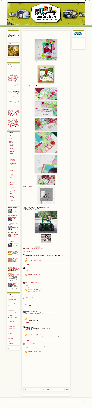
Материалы (16, 90)
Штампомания (10, 343)
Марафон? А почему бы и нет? (15, 218)
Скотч (18, 111)
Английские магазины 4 (12, 323)
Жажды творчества (34, 209)
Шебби (9, 341)
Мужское (12, 93)
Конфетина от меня (15, 226)
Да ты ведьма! (12, 161)
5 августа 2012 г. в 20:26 (35, 282)
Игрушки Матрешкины (11, 310)
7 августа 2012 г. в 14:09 (34, 311)
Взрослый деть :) (12, 182)
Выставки (18, 74)
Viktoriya (26, 267)
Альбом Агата (13, 67)
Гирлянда (9, 76)
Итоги (17, 81)
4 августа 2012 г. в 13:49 (32, 267)
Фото (44, 248)
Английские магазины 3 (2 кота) (13, 324)
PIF (13, 129)
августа (11, 151)
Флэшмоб (15, 120)
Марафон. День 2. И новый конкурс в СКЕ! (15, 274)
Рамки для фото (11, 110)
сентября (11, 149)
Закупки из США (11, 79)
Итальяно (17, 80)
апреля (11, 197)
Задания (32, 248)
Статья (15, 118)
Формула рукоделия (11, 121)
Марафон (15, 87)
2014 (10, 141)
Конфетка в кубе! (15, 251)
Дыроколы (10, 78)
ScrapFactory (10, 333)
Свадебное (11, 111)
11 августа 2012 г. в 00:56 (37, 334)
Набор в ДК (12, 94)
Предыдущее (66, 389)
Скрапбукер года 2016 (12, 114)
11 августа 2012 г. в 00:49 (37, 260)
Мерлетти (11, 91)
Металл (14, 91)
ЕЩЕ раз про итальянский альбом (12, 190)
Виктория (29, 260)
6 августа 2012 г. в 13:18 (31, 297)
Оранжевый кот (10, 338)
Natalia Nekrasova (28, 282)
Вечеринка (16, 73)
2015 (10, 139)
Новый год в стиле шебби (14, 96)
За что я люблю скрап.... (12, 177)
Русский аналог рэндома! (12, 313)
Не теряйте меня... (13, 163)
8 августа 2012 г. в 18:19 (34, 343)
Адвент (12, 66)
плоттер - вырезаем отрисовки (13, 299)
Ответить (26, 256)
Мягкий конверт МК (11, 296)
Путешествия (14, 107)
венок (12, 73)
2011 (10, 203)
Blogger (53, 405)
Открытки (10, 103)
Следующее (25, 389)
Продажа (17, 106)
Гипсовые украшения (13, 75)
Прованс (14, 106)
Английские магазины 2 (12, 326)
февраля (11, 200)
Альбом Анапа (28, 248)
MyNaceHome (27, 343)
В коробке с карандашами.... (13, 158)
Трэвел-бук (9, 119)
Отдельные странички (37, 248)
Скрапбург (9, 115)
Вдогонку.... (12, 170)
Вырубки (9, 319)
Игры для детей (10, 308)
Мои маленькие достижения (12, 160)
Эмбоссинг (9, 125)
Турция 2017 (15, 119)
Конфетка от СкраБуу (12, 175)
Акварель (16, 66)
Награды (17, 94)
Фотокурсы (9, 122)
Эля (26, 297)
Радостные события (12, 108)
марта (11, 199)
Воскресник (10, 74)
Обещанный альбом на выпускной (14, 284)
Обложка (11, 97)
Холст (13, 122)
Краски (18, 84)
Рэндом (9, 331)
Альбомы (15, 70)
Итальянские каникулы (12, 81)
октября (11, 148)
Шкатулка (17, 123)
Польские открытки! (11, 303)
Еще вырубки (10, 315)
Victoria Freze (27, 311)
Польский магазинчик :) (12, 321)
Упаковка (9, 120)
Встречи (14, 74)
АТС (9, 71)
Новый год (17, 95)
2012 (10, 144)
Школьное (9, 124)
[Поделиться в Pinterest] (39, 247)
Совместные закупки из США (20, 26)
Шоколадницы (15, 124)
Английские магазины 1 (12, 328)
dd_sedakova (10, 129)
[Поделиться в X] (37, 247)
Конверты (15, 83)
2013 (10, 142)
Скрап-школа (15, 113)
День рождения (17, 77)
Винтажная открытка (14, 210)
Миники (12, 92)
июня (11, 194)
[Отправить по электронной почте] (35, 247)
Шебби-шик (11, 123)
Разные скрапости (12, 109)
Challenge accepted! (12, 128)
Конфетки (10, 84)
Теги (17, 118)
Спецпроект (10, 118)
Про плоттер (10, 297)
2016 (10, 138)
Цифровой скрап (17, 122)
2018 (10, 135)
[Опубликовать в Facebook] (38, 247)
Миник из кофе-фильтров (12, 312)
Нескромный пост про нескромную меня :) (15, 235)
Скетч (15, 111)
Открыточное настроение (12, 172)
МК (16, 92)
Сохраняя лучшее (29, 186)
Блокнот (9, 72)
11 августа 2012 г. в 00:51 (37, 289)
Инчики (13, 80)
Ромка (42, 248)
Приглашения (10, 105)
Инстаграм (9, 80)
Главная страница (11, 26)
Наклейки (11, 95)
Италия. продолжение (12, 184)
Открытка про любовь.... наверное (15, 268)
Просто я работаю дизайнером (13, 155)
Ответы (27, 258)
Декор (13, 77)
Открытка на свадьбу (12, 153)
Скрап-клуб (11, 112)
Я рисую (14, 125)
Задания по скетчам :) (11, 336)
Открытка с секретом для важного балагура (13, 180)
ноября (11, 146)
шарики (11, 166)
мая (10, 196)
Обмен (17, 97)
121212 (9, 66)
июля (11, 193)
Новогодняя (12, 167)
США (8, 307)
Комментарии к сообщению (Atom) (48, 392)
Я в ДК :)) (11, 164)
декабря (11, 145)
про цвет (9, 305)
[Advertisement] (46, 379)
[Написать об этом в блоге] (36, 247)
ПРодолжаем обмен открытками (15, 259)
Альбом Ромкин (11, 68)
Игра (17, 79)
